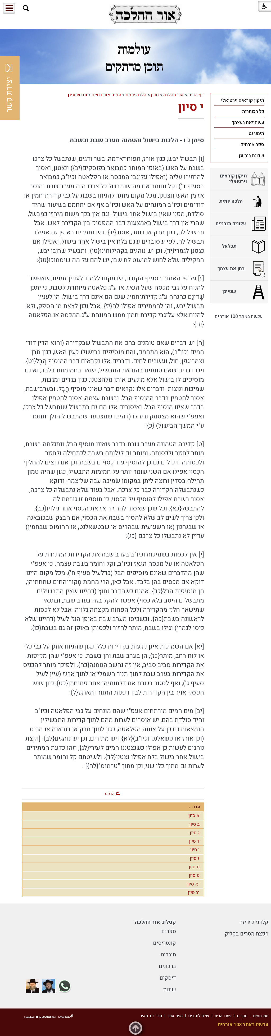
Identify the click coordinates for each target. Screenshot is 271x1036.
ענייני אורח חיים (106, 95)
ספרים (168, 931)
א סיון (194, 815)
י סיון (191, 107)
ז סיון (195, 858)
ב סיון (194, 824)
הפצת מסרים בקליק (246, 934)
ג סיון (195, 832)
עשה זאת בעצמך (248, 122)
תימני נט (256, 133)
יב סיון (194, 892)
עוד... (194, 807)
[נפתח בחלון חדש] (145, 14)
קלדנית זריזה (254, 922)
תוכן (155, 95)
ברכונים (167, 966)
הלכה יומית (135, 95)
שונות (169, 989)
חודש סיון (77, 95)
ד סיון (194, 841)
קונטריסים (164, 943)
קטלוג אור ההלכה (155, 922)
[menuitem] (239, 100)
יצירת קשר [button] (9, 94)
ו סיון (195, 849)
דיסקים (168, 978)
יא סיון (193, 884)
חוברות (168, 955)
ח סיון (194, 866)
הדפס (109, 794)
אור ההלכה (173, 95)
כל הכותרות (253, 111)
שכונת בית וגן (251, 155)
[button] (26, 8)
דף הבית (196, 95)
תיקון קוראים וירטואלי (242, 100)
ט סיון (194, 875)
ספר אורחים (252, 144)
